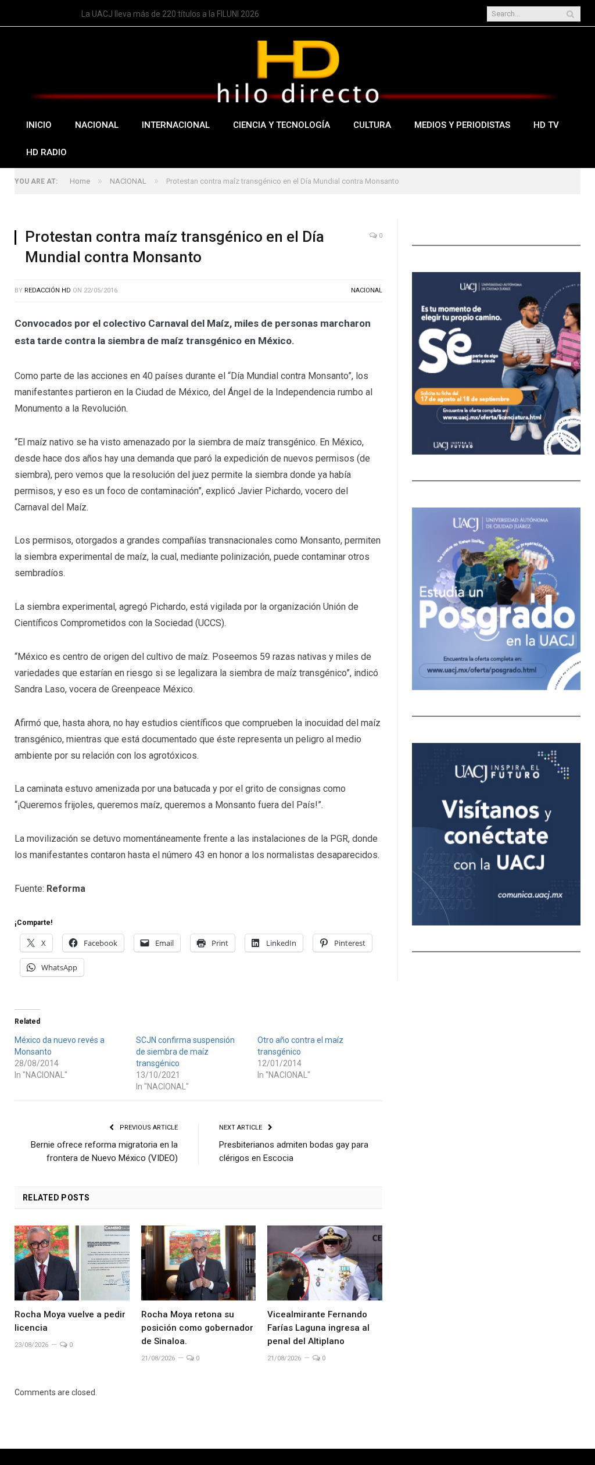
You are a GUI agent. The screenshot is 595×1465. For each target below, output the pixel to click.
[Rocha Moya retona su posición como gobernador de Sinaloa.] (198, 1262)
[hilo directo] (297, 68)
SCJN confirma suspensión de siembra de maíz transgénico (185, 1051)
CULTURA (372, 125)
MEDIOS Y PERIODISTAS (462, 125)
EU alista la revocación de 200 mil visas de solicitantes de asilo (194, 14)
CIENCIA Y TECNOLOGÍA (281, 125)
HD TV (546, 125)
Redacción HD (47, 290)
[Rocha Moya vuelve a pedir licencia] (72, 1262)
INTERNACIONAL (176, 125)
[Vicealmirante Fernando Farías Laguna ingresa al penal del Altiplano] (324, 1262)
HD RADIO (46, 152)
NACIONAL (97, 125)
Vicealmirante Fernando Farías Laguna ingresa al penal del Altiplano (318, 1327)
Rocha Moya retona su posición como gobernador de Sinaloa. (197, 1327)
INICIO (39, 125)
